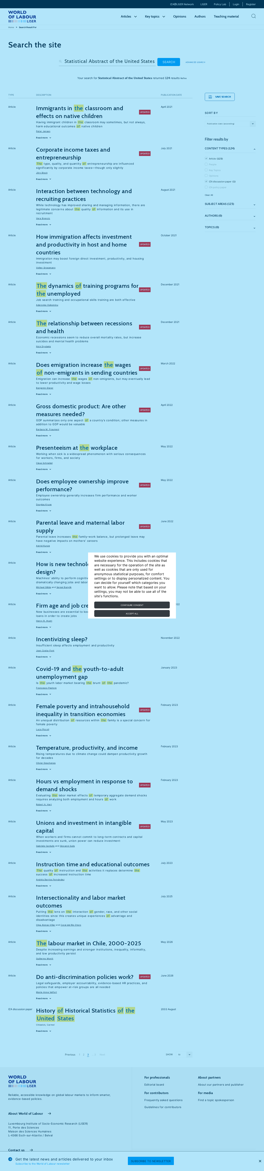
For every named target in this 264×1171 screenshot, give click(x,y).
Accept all (132, 613)
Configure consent (132, 605)
